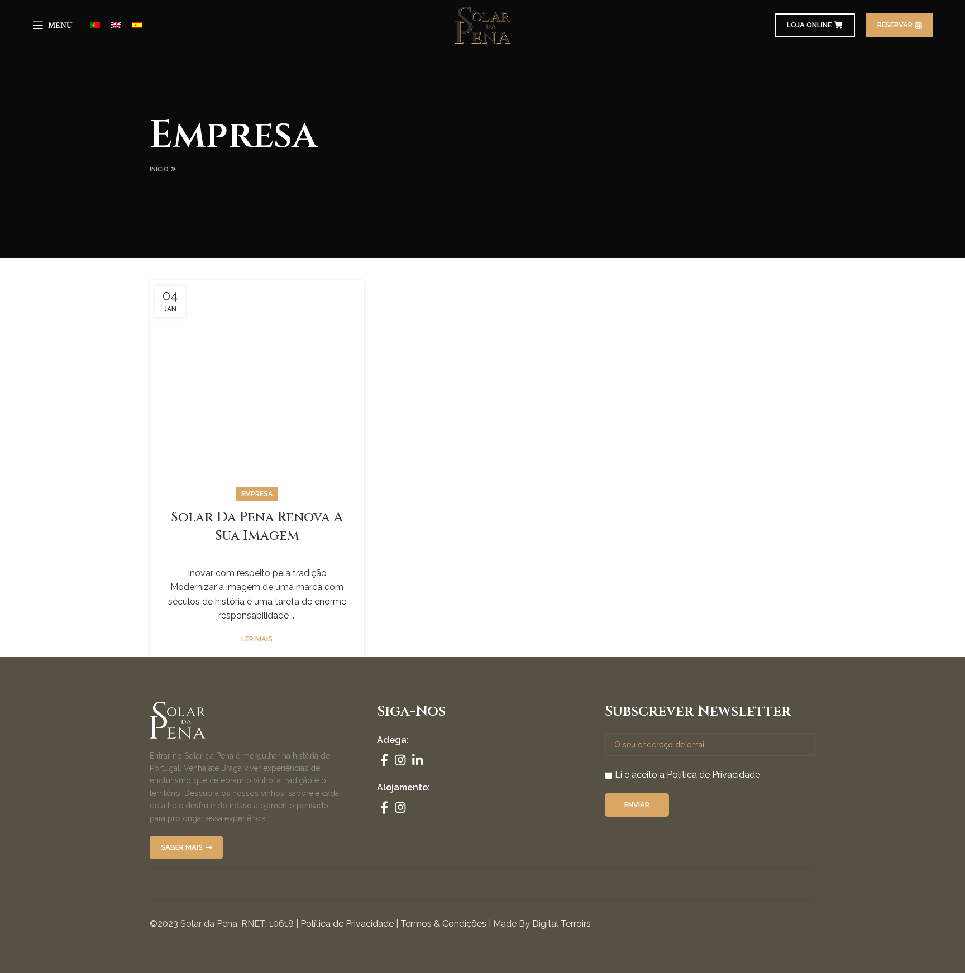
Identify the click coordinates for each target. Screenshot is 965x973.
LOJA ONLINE (809, 25)
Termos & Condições (443, 923)
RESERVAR (895, 25)
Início (159, 169)
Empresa (257, 494)
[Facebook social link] (384, 759)
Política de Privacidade (347, 923)
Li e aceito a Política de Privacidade (687, 774)
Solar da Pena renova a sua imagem (257, 527)
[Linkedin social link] (417, 759)
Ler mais (257, 639)
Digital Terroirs (561, 923)
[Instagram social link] (400, 759)
